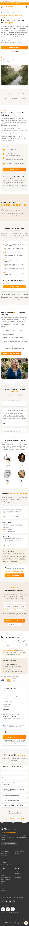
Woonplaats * (6, 709)
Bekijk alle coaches (13, 624)
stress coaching (11, 818)
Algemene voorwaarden (8, 920)
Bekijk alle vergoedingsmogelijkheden (14, 571)
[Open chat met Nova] (26, 923)
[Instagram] (13, 901)
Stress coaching (4, 855)
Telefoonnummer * (7, 704)
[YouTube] (10, 901)
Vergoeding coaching (6, 864)
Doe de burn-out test (14, 286)
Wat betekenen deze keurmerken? (8, 912)
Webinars (3, 888)
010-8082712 (15, 51)
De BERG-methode (19, 851)
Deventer (8, 606)
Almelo (23, 603)
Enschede (15, 603)
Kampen (10, 609)
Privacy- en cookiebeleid (20, 920)
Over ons (3, 870)
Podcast (3, 883)
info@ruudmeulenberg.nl (21, 871)
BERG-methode (10, 323)
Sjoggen (17, 853)
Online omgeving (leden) (9, 843)
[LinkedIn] (6, 901)
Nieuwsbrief (4, 890)
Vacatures (3, 881)
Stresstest (3, 857)
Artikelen (3, 875)
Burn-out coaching (5, 851)
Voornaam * (5, 693)
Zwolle (7, 603)
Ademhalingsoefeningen (6, 877)
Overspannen (4, 860)
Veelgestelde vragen (5, 879)
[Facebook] (2, 901)
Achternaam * (18, 693)
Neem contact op (13, 812)
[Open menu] (26, 6)
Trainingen (3, 862)
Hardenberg (19, 609)
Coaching (6, 12)
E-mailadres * (6, 699)
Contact (3, 873)
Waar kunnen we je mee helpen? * (10, 716)
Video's (2, 886)
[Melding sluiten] (27, 1)
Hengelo (16, 606)
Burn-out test (4, 853)
